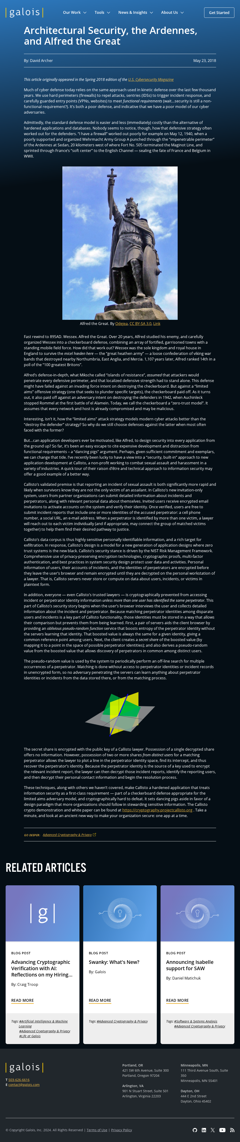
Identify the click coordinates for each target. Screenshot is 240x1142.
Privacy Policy (121, 1130)
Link (156, 323)
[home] (24, 13)
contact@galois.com (24, 1084)
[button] (75, 12)
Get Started (219, 12)
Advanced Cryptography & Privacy (67, 834)
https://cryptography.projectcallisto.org (157, 810)
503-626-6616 (19, 1079)
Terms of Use (97, 1130)
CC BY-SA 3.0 (140, 323)
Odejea (121, 323)
